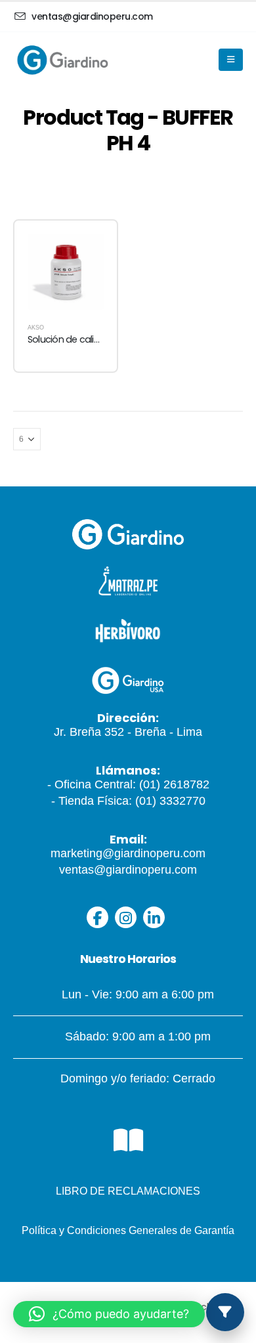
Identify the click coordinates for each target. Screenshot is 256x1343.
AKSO (36, 327)
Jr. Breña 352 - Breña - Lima (128, 731)
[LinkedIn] (154, 917)
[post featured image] (66, 272)
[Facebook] (97, 917)
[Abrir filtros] (225, 1312)
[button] (109, 1314)
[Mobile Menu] (231, 60)
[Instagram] (126, 917)
